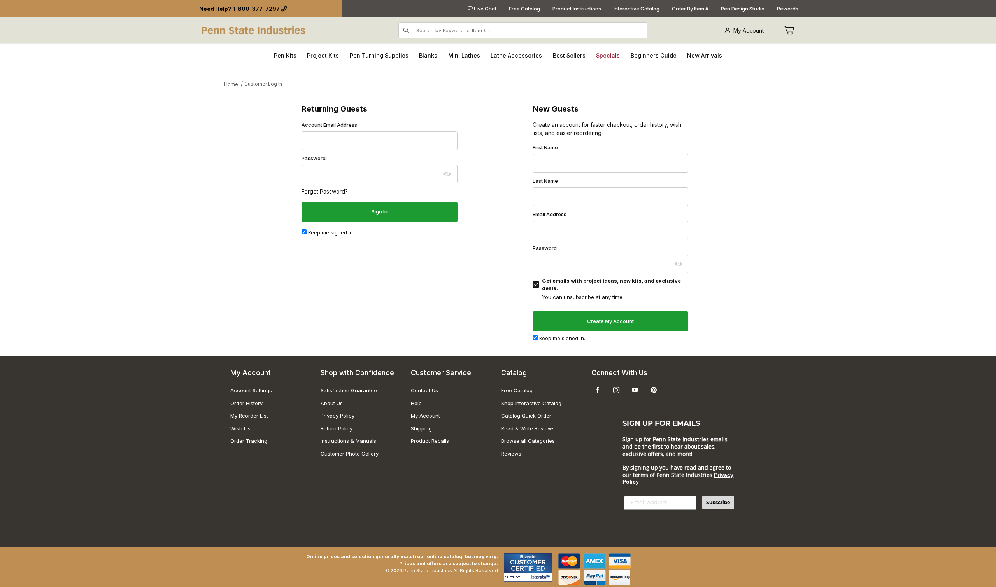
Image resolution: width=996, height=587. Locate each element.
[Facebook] (597, 390)
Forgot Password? (325, 191)
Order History (246, 403)
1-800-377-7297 (256, 8)
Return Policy (336, 428)
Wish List (241, 428)
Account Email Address (329, 125)
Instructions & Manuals (348, 441)
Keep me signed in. (330, 232)
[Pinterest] (653, 390)
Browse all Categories (528, 441)
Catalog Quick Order (526, 415)
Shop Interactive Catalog (531, 403)
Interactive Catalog (636, 8)
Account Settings (251, 390)
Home (231, 84)
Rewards (787, 8)
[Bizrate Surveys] (541, 577)
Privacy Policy (337, 415)
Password (545, 248)
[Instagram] (616, 390)
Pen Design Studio (743, 8)
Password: (314, 158)
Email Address (549, 214)
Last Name (545, 181)
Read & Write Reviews (528, 428)
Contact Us (424, 390)
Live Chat (484, 8)
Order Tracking (248, 441)
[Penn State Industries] (254, 29)
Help (416, 403)
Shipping (421, 428)
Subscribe (718, 502)
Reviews (511, 454)
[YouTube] (635, 390)
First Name (545, 147)
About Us (332, 403)
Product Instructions (576, 8)
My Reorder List (249, 415)
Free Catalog (524, 8)
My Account (748, 30)
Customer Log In (263, 84)
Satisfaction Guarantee (349, 390)
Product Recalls (430, 441)
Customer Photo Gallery (350, 454)
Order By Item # (690, 8)
